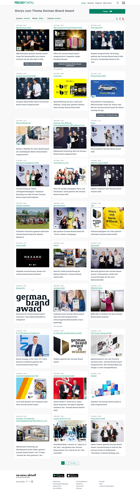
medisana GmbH (59, 288)
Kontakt (101, 481)
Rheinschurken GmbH (98, 76)
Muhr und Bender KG (23, 123)
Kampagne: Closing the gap (107, 115)
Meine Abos (107, 3)
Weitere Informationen (33, 64)
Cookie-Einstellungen (106, 486)
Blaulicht (91, 3)
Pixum (93, 123)
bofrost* (56, 245)
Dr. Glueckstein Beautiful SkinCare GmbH (68, 333)
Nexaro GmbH (21, 245)
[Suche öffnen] (118, 3)
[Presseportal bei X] (28, 482)
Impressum (56, 481)
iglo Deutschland (59, 205)
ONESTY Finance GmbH (99, 163)
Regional (98, 3)
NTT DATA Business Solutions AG (27, 333)
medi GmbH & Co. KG (61, 163)
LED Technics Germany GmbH (101, 333)
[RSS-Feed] (123, 19)
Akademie (79, 484)
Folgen (105, 11)
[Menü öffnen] (123, 3)
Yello (92, 205)
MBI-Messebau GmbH (23, 27)
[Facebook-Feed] (120, 19)
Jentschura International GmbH (64, 376)
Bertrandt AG (95, 245)
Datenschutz (57, 486)
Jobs (100, 484)
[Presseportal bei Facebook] (26, 482)
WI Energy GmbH (97, 27)
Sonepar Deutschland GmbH (26, 76)
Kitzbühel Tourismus (23, 205)
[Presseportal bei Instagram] (31, 481)
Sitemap (79, 488)
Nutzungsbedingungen (60, 484)
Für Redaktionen (81, 481)
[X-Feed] (117, 19)
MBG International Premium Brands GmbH (68, 27)
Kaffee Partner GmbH (98, 418)
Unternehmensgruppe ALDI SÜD (27, 376)
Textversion (80, 486)
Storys (83, 3)
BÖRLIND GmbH (96, 288)
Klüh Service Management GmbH (27, 163)
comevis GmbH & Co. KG (62, 418)
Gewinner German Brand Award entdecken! (70, 65)
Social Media (57, 488)
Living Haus (58, 76)
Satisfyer (94, 376)
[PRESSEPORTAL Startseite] (24, 2)
